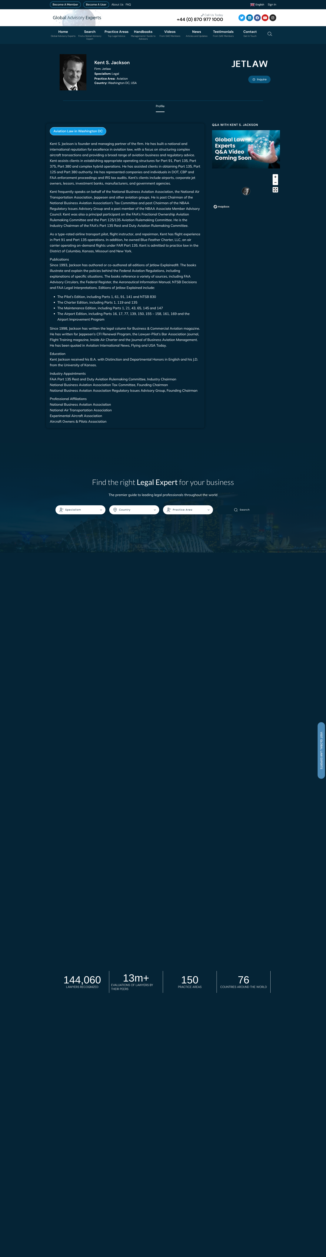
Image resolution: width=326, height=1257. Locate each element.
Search (245, 510)
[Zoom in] (275, 177)
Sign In (272, 4)
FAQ (128, 4)
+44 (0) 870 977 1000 (200, 19)
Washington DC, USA (115, 83)
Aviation (111, 79)
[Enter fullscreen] (275, 189)
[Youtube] (265, 17)
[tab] (78, 131)
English (259, 4)
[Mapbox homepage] (221, 207)
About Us (117, 4)
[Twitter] (241, 17)
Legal (106, 74)
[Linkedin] (249, 17)
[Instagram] (272, 17)
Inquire (262, 79)
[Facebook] (257, 17)
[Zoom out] (275, 182)
